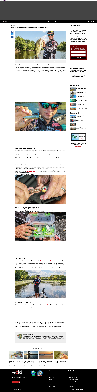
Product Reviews (52, 381)
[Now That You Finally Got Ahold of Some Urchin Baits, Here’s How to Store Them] (73, 96)
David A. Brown (28, 335)
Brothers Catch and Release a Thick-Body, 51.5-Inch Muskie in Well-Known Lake (77, 42)
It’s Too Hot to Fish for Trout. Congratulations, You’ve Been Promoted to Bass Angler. (81, 109)
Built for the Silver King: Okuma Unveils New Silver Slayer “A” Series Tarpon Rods (78, 76)
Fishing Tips (48, 21)
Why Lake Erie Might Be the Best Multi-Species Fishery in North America (81, 93)
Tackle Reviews (58, 21)
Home (12, 25)
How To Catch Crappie (72, 375)
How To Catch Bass (72, 373)
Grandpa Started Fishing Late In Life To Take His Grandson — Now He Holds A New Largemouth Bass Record (78, 31)
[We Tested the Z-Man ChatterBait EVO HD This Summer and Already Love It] (73, 104)
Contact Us (51, 375)
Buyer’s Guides (69, 21)
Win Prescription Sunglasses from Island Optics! (78, 144)
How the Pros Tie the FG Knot (81, 124)
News (64, 21)
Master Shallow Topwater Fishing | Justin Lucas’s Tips (81, 128)
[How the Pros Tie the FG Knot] (73, 124)
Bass (16, 25)
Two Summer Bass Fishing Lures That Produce (81, 116)
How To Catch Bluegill (72, 377)
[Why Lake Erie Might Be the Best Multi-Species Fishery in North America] (73, 92)
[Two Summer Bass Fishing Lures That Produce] (73, 116)
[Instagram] (19, 382)
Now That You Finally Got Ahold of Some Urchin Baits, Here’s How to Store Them (81, 97)
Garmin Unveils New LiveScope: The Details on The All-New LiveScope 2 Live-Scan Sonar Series (78, 74)
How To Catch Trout (72, 384)
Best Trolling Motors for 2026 (81, 100)
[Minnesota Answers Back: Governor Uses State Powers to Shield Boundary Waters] (73, 89)
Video (53, 21)
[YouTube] (17, 382)
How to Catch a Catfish (73, 379)
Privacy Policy (82, 389)
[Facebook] (13, 382)
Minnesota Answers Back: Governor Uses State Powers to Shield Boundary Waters (81, 89)
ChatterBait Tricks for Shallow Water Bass (80, 120)
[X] (15, 382)
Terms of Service (75, 389)
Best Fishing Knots (71, 386)
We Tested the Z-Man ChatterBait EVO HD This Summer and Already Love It (81, 105)
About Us (84, 21)
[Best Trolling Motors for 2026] (73, 100)
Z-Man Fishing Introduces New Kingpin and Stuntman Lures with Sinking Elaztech (78, 71)
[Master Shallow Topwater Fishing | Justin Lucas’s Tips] (73, 128)
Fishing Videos (52, 386)
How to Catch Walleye (72, 381)
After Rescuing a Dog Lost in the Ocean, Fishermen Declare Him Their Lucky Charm (77, 36)
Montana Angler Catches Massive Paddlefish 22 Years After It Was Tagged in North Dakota (78, 39)
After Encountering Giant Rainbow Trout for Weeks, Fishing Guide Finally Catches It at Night (78, 29)
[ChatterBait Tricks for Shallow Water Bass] (73, 120)
